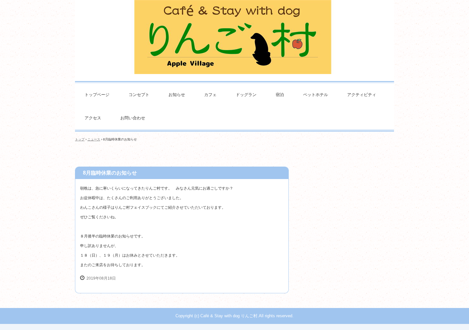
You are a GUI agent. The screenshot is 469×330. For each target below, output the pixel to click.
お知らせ (176, 94)
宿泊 (280, 94)
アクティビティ (361, 94)
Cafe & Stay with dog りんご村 (234, 30)
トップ (80, 139)
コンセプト (139, 94)
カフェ (210, 94)
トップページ (97, 94)
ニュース (93, 139)
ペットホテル (315, 94)
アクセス (93, 118)
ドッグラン (246, 94)
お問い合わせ (132, 118)
